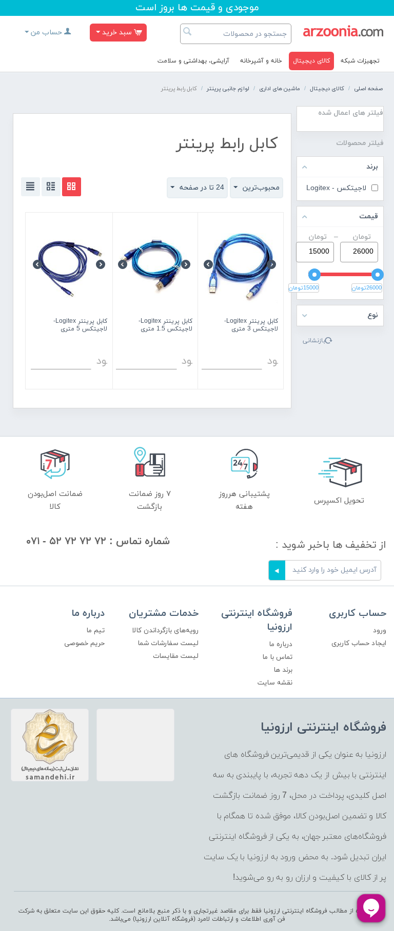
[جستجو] (188, 32)
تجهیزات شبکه (360, 61)
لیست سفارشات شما (168, 643)
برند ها (282, 670)
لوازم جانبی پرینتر (228, 89)
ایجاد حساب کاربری (358, 643)
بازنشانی (314, 341)
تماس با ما (277, 657)
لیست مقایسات (176, 656)
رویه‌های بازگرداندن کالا (165, 630)
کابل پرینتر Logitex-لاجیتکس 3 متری (251, 326)
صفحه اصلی (368, 89)
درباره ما (280, 644)
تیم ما (95, 630)
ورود (379, 630)
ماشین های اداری (279, 89)
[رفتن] (277, 570)
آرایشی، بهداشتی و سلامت (193, 61)
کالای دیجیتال (311, 61)
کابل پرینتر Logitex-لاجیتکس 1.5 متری (165, 326)
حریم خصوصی (84, 643)
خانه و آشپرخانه (261, 61)
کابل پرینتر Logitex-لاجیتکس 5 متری (80, 326)
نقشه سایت (275, 683)
